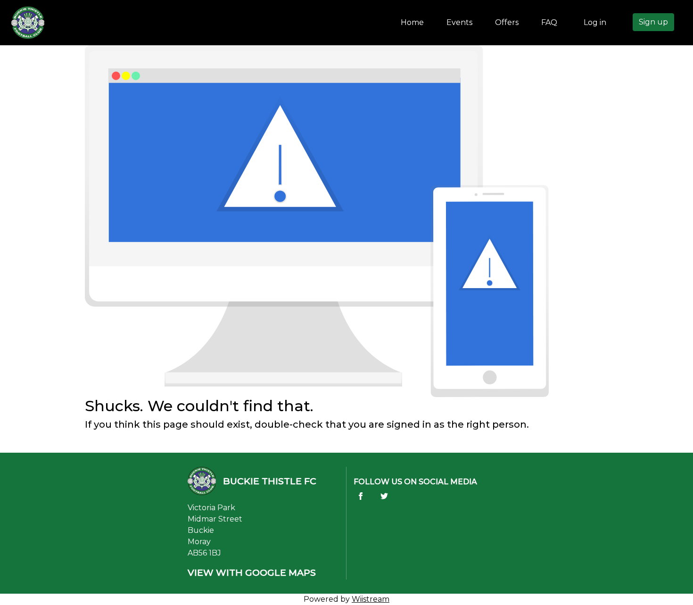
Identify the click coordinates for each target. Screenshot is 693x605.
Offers (507, 22)
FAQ (549, 22)
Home (414, 22)
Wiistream (370, 599)
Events (459, 22)
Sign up (653, 21)
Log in (595, 22)
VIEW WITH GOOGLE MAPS (252, 572)
